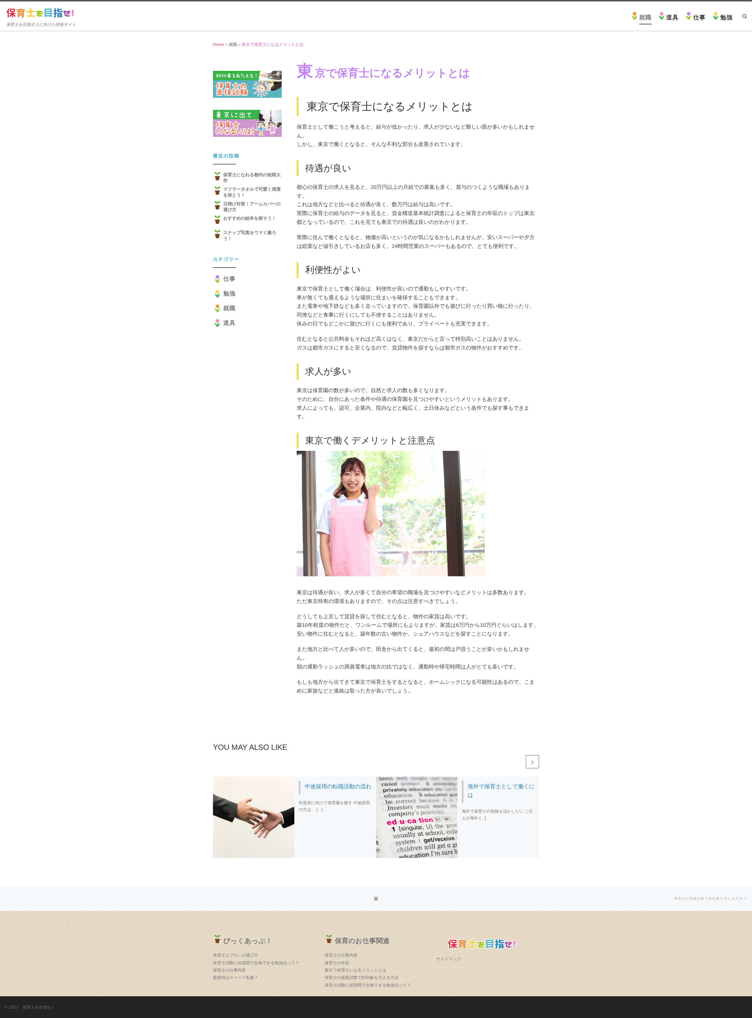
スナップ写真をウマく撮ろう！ (249, 235)
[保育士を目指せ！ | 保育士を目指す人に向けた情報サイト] (41, 12)
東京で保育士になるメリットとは (355, 970)
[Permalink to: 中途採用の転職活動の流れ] (254, 817)
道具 (229, 323)
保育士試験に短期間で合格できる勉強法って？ (256, 963)
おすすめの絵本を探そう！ (249, 218)
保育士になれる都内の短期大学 (252, 177)
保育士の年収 (337, 963)
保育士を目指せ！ (39, 1007)
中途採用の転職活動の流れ (338, 786)
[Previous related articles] (518, 761)
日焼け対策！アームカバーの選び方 (252, 206)
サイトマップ (448, 959)
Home (218, 44)
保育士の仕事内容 (229, 970)
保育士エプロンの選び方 (235, 955)
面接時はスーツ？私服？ (235, 977)
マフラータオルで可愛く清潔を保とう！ (252, 192)
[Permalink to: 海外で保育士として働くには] (417, 817)
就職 (233, 44)
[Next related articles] (532, 761)
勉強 (229, 293)
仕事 (229, 279)
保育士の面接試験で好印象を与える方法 (362, 977)
